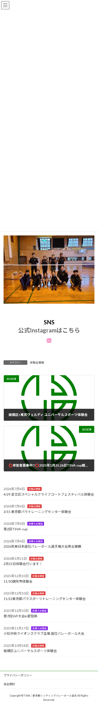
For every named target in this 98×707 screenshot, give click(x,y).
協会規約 (9, 684)
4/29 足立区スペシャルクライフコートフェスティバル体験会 (49, 494)
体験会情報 (37, 362)
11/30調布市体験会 (18, 581)
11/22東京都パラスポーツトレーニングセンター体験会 (45, 598)
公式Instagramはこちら (49, 330)
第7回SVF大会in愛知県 (20, 616)
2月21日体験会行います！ (23, 564)
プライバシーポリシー (18, 675)
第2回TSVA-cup (16, 529)
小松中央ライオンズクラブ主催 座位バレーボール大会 (44, 633)
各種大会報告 (36, 523)
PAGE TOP (91, 681)
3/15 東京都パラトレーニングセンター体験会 (37, 512)
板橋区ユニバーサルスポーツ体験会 (30, 651)
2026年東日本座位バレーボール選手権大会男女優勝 (42, 546)
